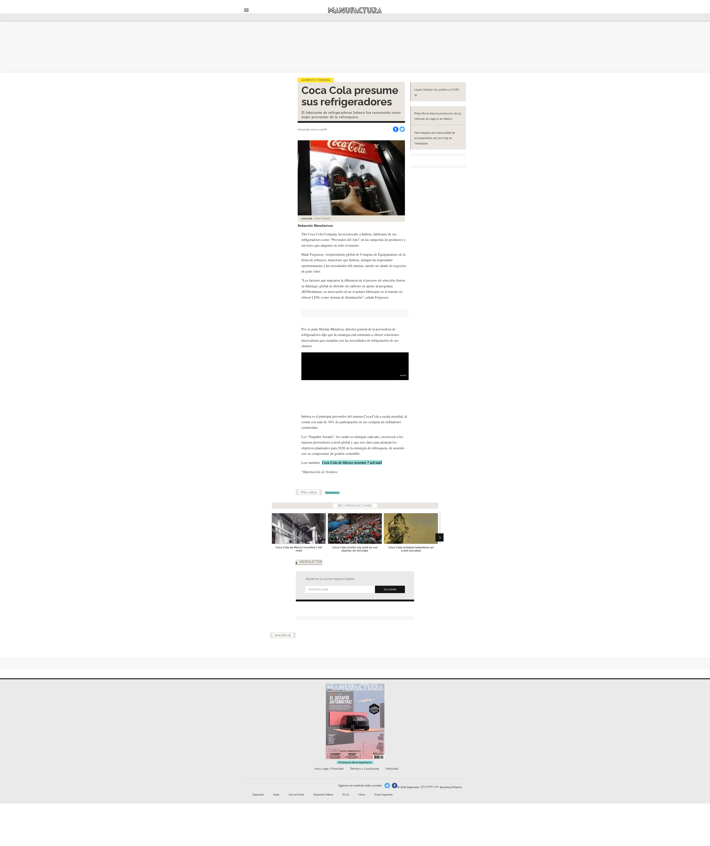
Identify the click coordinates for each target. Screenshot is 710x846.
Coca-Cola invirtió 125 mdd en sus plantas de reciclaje (355, 549)
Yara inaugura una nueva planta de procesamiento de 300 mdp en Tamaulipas (434, 138)
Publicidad (392, 768)
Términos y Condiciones (364, 768)
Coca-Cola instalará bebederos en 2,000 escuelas (411, 549)
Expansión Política (323, 794)
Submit (390, 589)
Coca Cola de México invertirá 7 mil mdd (298, 549)
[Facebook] (395, 129)
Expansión (258, 794)
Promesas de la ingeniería (355, 762)
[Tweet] (402, 129)
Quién (276, 794)
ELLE (345, 794)
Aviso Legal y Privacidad (329, 768)
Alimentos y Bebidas (315, 80)
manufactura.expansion (394, 785)
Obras (361, 794)
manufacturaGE (387, 785)
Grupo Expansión (383, 794)
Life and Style (296, 794)
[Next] (439, 537)
